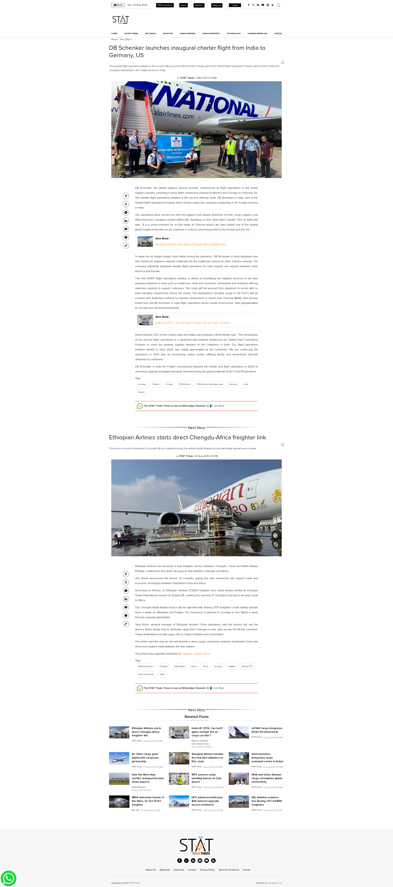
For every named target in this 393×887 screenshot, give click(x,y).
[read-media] (145, 244)
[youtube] (263, 4)
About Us (151, 869)
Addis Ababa (179, 666)
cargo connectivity (146, 674)
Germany (233, 384)
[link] (126, 246)
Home (114, 33)
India (246, 384)
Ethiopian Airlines (145, 666)
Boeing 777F (247, 666)
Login (235, 5)
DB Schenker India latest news (210, 384)
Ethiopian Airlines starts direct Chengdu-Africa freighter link (190, 244)
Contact (192, 869)
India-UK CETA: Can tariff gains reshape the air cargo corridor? (192, 322)
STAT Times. (135, 883)
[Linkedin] (126, 221)
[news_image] (119, 732)
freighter (231, 666)
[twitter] (253, 4)
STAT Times (137, 741)
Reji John (136, 810)
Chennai (155, 384)
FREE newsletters (165, 5)
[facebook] (248, 4)
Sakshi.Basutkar (139, 787)
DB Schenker (185, 384)
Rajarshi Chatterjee (200, 741)
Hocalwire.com (275, 883)
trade (162, 674)
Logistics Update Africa (195, 653)
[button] (196, 62)
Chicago (169, 384)
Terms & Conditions (228, 869)
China (193, 666)
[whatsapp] (126, 212)
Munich (141, 392)
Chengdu (163, 666)
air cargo (142, 384)
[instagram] (267, 4)
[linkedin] (258, 4)
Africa (205, 666)
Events (183, 5)
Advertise (165, 869)
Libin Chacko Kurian (200, 744)
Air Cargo (125, 39)
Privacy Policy (207, 869)
